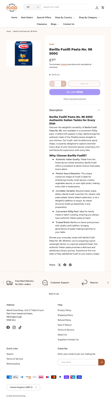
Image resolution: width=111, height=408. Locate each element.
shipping (64, 64)
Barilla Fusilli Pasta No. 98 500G (25, 31)
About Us (62, 334)
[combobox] (56, 7)
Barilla (51, 44)
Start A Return (65, 325)
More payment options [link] (75, 99)
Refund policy (13, 363)
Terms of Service (66, 329)
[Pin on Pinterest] (70, 265)
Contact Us (68, 24)
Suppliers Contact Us (68, 339)
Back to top (54, 294)
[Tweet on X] (59, 265)
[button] (103, 8)
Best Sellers (27, 17)
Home (14, 17)
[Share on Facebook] (65, 265)
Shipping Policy (65, 315)
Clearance (42, 24)
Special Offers (44, 17)
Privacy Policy (64, 310)
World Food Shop (19, 396)
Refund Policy (64, 320)
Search (9, 354)
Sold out (84, 83)
